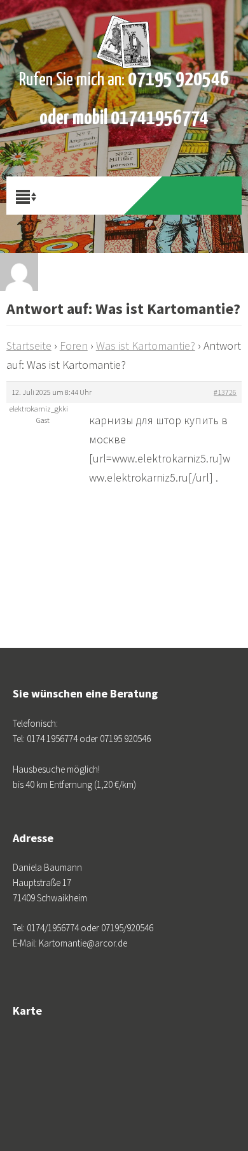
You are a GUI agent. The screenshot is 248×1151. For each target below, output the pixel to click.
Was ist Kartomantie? (145, 345)
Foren (74, 345)
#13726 (225, 392)
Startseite (29, 345)
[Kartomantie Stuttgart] (124, 32)
